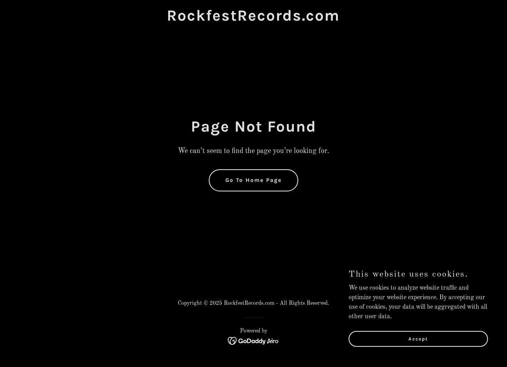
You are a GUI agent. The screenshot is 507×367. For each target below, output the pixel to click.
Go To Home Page (253, 180)
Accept (418, 338)
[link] (253, 19)
